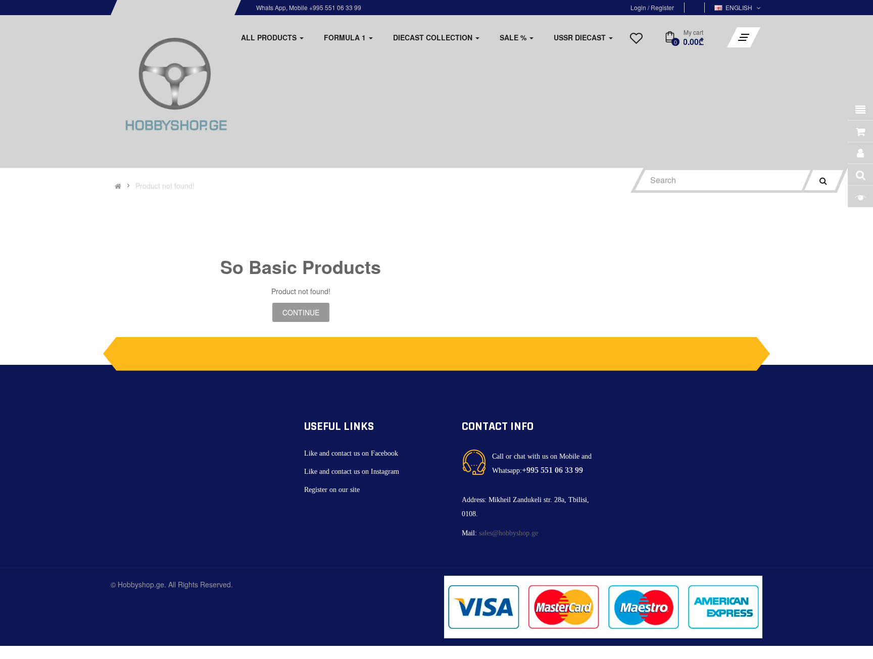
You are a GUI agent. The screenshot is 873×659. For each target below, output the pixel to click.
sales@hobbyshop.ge (508, 533)
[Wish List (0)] (636, 41)
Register (662, 7)
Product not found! (165, 185)
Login (639, 7)
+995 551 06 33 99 (552, 470)
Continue (300, 312)
